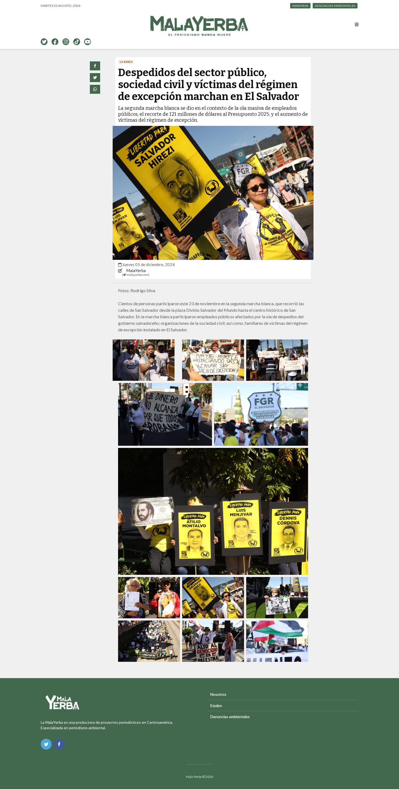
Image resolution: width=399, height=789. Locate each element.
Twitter (44, 41)
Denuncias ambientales (335, 5)
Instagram (65, 41)
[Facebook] (59, 744)
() (135, 275)
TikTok (76, 41)
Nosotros (300, 5)
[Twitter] (46, 744)
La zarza (126, 61)
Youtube (87, 41)
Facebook (55, 41)
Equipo (216, 705)
